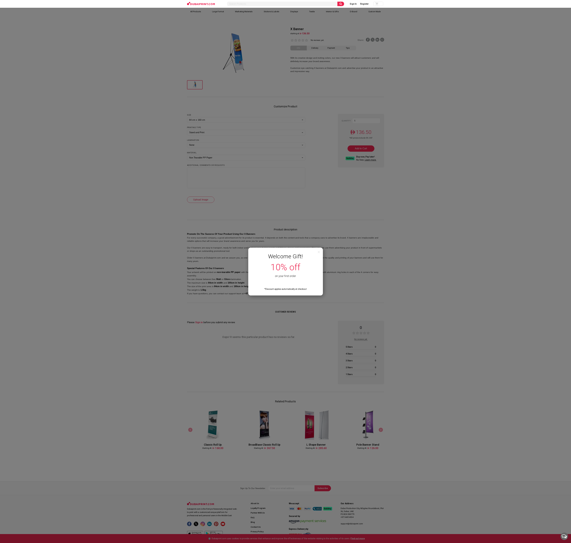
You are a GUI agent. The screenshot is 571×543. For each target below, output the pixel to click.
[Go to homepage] (201, 3)
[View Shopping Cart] (378, 3)
